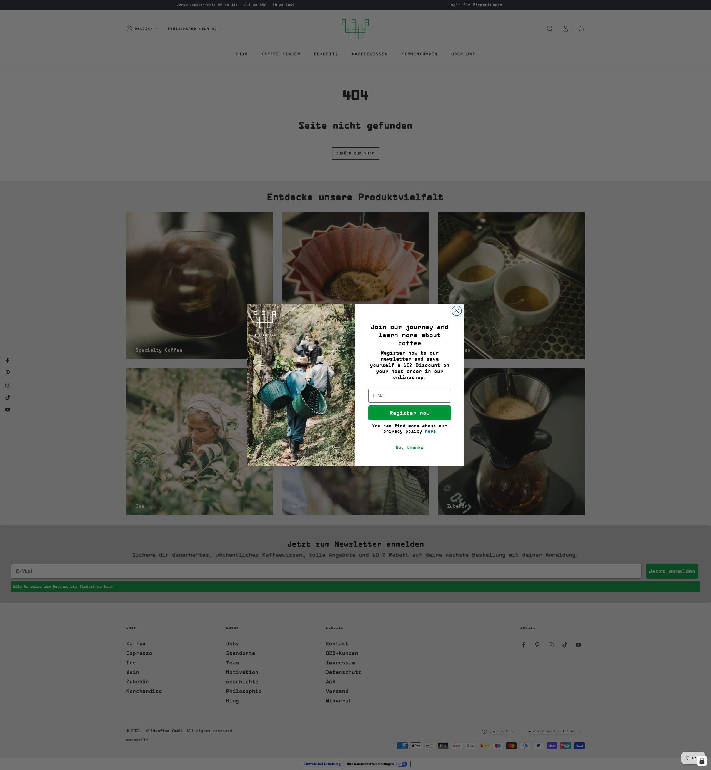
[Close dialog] (457, 311)
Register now (410, 413)
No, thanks (410, 447)
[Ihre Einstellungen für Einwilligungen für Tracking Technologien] (702, 761)
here (430, 431)
